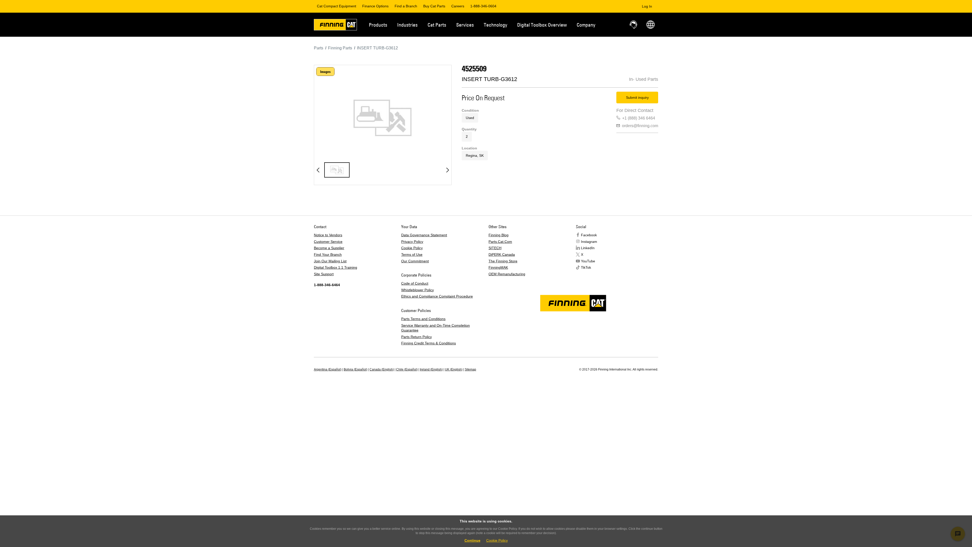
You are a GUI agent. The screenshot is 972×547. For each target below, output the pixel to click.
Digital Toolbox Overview (542, 25)
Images (325, 71)
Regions (650, 25)
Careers (457, 6)
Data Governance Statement (424, 235)
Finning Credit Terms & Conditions (428, 343)
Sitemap (470, 369)
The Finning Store (503, 261)
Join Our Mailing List (330, 261)
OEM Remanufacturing (507, 274)
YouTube (588, 261)
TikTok (586, 267)
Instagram (589, 242)
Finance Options (375, 6)
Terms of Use (411, 254)
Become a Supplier (329, 248)
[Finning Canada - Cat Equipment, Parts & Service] (335, 25)
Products (378, 25)
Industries (407, 25)
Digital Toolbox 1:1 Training (335, 267)
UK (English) (453, 369)
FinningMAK (498, 267)
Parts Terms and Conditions (423, 319)
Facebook (589, 235)
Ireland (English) (431, 369)
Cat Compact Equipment (336, 6)
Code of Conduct (414, 283)
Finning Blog (499, 235)
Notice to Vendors (328, 235)
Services (465, 25)
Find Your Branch (328, 254)
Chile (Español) (407, 369)
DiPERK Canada (502, 254)
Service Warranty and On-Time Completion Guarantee (435, 328)
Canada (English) (382, 369)
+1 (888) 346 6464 (638, 118)
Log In (647, 6)
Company (586, 25)
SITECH (495, 248)
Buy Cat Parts (434, 6)
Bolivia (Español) (355, 369)
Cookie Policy (412, 248)
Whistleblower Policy (417, 290)
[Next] (447, 170)
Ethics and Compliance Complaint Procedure (437, 296)
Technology (495, 25)
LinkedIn (588, 248)
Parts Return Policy (416, 337)
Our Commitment (415, 261)
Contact (634, 25)
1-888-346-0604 (483, 6)
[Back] (318, 170)
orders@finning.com (640, 126)
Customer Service (328, 242)
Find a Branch (406, 6)
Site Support (324, 274)
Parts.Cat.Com (500, 242)
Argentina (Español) (327, 369)
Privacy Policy (412, 242)
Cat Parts (437, 25)
